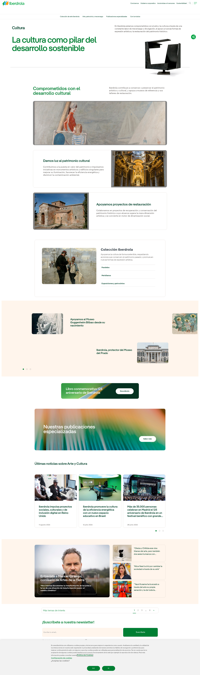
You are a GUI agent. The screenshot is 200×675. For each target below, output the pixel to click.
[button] (23, 369)
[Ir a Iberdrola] (11, 4)
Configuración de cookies (61, 658)
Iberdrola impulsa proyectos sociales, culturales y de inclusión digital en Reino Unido (55, 511)
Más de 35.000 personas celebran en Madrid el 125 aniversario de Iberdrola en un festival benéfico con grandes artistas (144, 511)
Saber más (147, 439)
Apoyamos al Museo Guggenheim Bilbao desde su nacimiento (87, 322)
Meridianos (106, 275)
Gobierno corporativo (148, 3)
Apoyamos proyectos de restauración (123, 204)
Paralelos (105, 267)
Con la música (135, 16)
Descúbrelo (124, 391)
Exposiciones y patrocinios (113, 284)
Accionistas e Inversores (166, 3)
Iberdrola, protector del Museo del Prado (114, 352)
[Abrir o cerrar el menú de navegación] (195, 4)
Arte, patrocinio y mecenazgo (92, 16)
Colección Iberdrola (117, 249)
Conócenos (134, 3)
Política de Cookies (85, 655)
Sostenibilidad (181, 3)
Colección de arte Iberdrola (69, 16)
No (93, 668)
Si (108, 668)
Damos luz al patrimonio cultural (66, 161)
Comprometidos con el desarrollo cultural (56, 91)
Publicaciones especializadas (116, 16)
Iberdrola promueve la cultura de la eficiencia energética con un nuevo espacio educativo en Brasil (100, 511)
